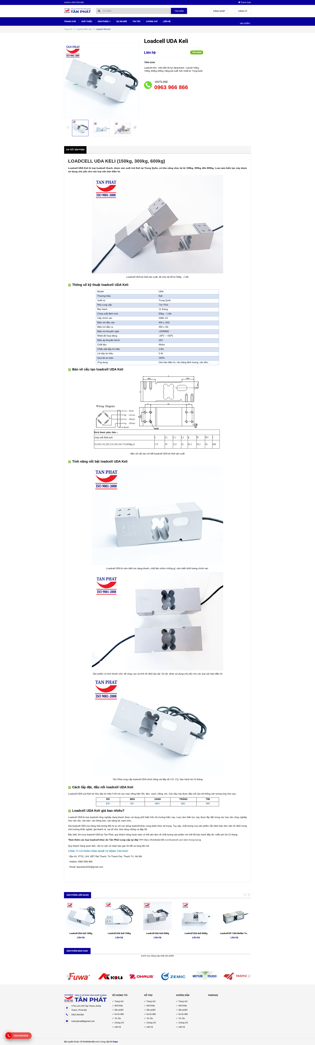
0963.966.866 (77, 1015)
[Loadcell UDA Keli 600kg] (196, 916)
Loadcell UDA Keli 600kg (196, 933)
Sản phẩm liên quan (77, 895)
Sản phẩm (103, 21)
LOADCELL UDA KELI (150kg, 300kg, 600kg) (116, 161)
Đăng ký (242, 11)
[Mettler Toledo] (205, 976)
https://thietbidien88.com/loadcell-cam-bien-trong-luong (172, 839)
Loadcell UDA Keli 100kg (80, 933)
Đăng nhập (219, 11)
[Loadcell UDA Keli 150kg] (119, 916)
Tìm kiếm (179, 11)
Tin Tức (136, 21)
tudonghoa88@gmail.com (83, 1021)
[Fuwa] (79, 976)
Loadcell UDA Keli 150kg (119, 933)
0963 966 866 (171, 87)
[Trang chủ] (77, 10)
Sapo (115, 1041)
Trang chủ (70, 21)
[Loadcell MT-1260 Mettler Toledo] (234, 916)
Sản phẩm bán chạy (77, 951)
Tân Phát (163, 304)
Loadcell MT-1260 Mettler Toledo (235, 933)
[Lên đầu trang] (297, 1039)
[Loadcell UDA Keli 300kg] (157, 916)
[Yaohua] (236, 976)
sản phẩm (245, 23)
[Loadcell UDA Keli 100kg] (80, 916)
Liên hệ (166, 21)
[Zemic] (173, 976)
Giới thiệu (86, 21)
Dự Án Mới (121, 21)
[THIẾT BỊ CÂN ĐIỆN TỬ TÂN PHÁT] (85, 998)
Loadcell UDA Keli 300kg (157, 933)
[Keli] (110, 976)
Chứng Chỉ (152, 21)
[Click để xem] (101, 80)
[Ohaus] (142, 976)
